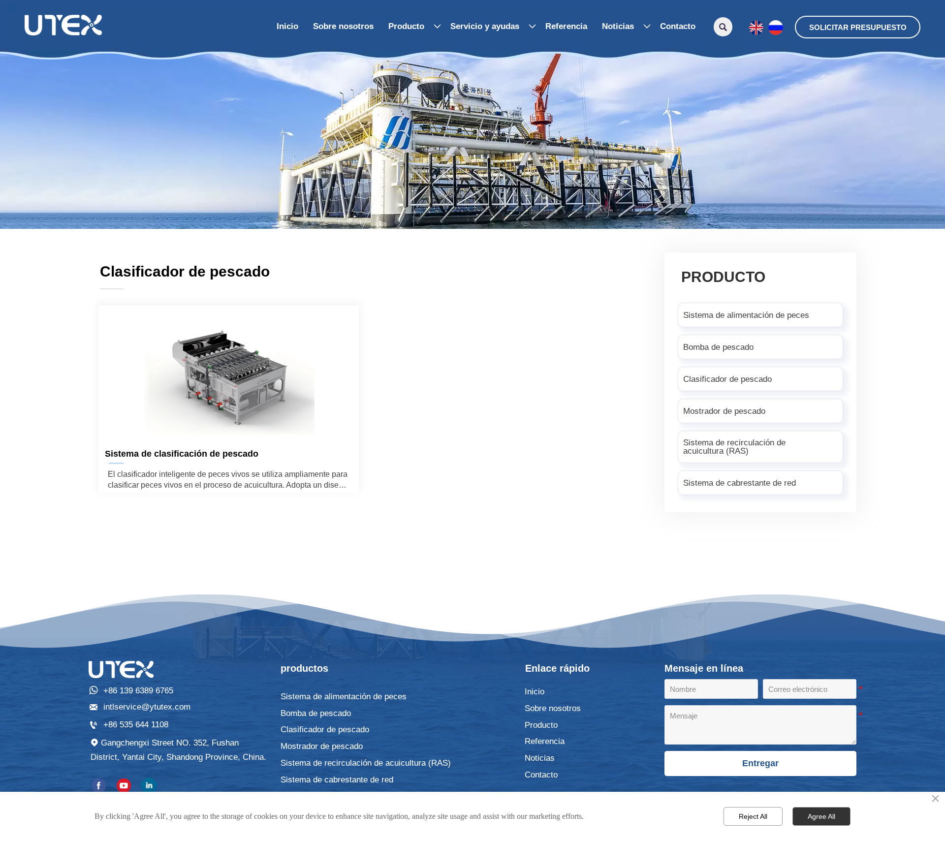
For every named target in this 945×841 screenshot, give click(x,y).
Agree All (821, 816)
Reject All (753, 816)
